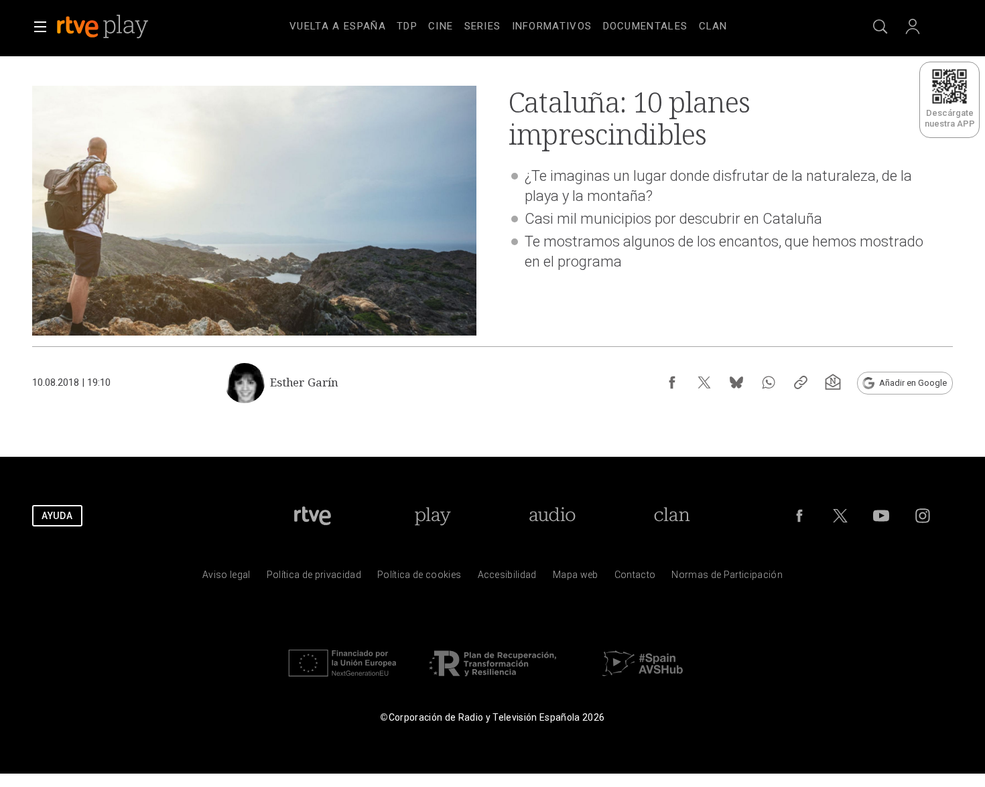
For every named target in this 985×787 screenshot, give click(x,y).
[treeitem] (337, 27)
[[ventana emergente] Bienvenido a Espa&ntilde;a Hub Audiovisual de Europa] (643, 679)
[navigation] (508, 24)
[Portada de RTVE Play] (103, 27)
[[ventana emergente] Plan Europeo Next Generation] (342, 679)
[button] (40, 27)
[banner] (120, 27)
